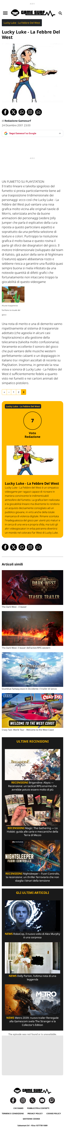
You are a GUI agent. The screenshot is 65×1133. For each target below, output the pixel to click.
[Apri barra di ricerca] (60, 13)
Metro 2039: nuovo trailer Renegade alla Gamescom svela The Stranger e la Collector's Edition (32, 1021)
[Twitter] (34, 1100)
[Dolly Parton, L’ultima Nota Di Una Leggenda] (32, 957)
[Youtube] (43, 1100)
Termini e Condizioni (13, 1113)
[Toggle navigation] (5, 13)
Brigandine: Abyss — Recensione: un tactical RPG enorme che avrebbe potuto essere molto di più (32, 786)
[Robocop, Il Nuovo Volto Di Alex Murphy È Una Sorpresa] (32, 915)
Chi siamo (18, 1108)
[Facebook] (14, 1100)
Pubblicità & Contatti (38, 1108)
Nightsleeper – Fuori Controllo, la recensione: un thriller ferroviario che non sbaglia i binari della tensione (32, 877)
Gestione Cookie (31, 1119)
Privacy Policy (35, 1113)
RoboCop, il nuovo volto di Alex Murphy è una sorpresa (32, 935)
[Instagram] (24, 1100)
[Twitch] (52, 1100)
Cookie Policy (53, 1113)
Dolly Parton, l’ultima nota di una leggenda (32, 977)
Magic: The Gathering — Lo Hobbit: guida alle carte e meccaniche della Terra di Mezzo (32, 831)
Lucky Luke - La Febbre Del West (22, 22)
